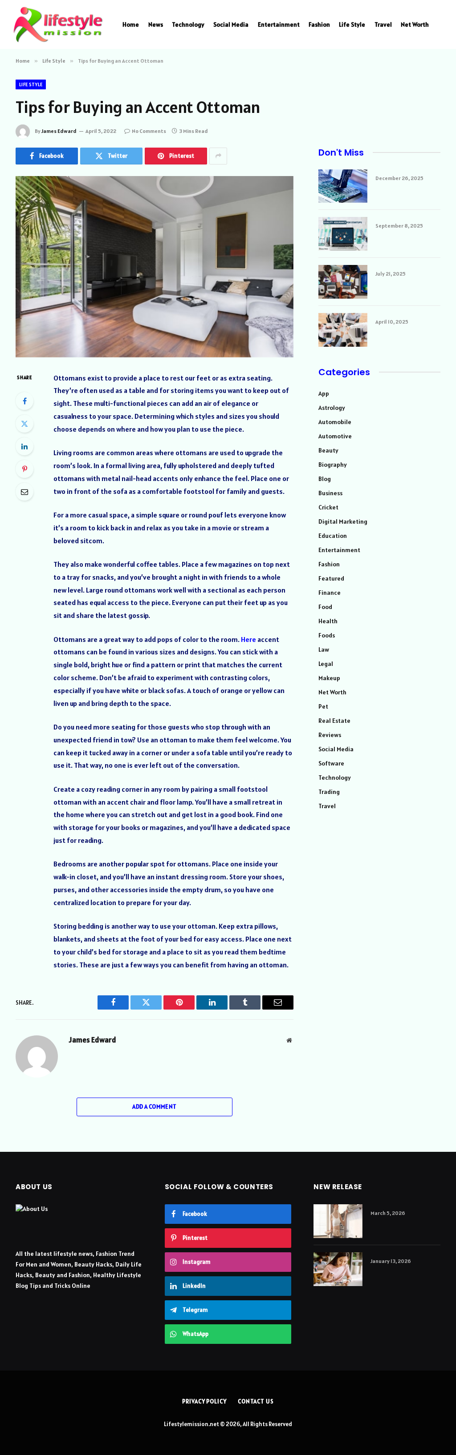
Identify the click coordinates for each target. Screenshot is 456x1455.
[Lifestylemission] (57, 24)
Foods (326, 635)
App (323, 393)
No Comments (149, 131)
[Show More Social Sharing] (218, 156)
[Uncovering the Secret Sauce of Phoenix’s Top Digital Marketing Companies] (342, 282)
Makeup (329, 678)
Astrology (331, 408)
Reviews (329, 735)
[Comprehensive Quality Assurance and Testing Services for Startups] (342, 234)
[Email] (24, 492)
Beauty (328, 450)
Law (323, 649)
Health (328, 621)
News (155, 24)
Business (330, 493)
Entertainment (279, 24)
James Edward (59, 131)
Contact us (256, 1401)
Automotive (335, 436)
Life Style (352, 24)
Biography (332, 465)
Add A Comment (154, 1106)
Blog (324, 479)
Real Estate (334, 721)
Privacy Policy (204, 1401)
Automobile (334, 422)
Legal (325, 664)
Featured (331, 578)
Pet (323, 706)
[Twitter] (24, 424)
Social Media (230, 24)
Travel (383, 24)
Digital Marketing (342, 521)
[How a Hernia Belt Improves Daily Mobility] (338, 1221)
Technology (188, 24)
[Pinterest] (24, 469)
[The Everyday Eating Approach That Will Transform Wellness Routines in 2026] (338, 1269)
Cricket (328, 507)
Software (331, 763)
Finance (329, 593)
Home (130, 24)
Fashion (319, 24)
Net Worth (415, 24)
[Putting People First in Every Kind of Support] (342, 330)
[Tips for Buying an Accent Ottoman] (154, 266)
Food (325, 607)
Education (332, 536)
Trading (329, 792)
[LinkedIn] (24, 446)
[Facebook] (24, 401)
